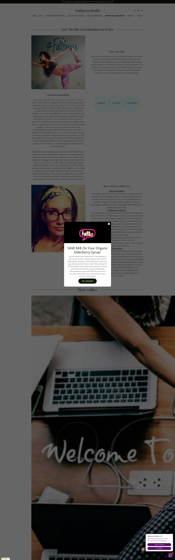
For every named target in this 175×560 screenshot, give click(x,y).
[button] (170, 555)
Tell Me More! (87, 281)
